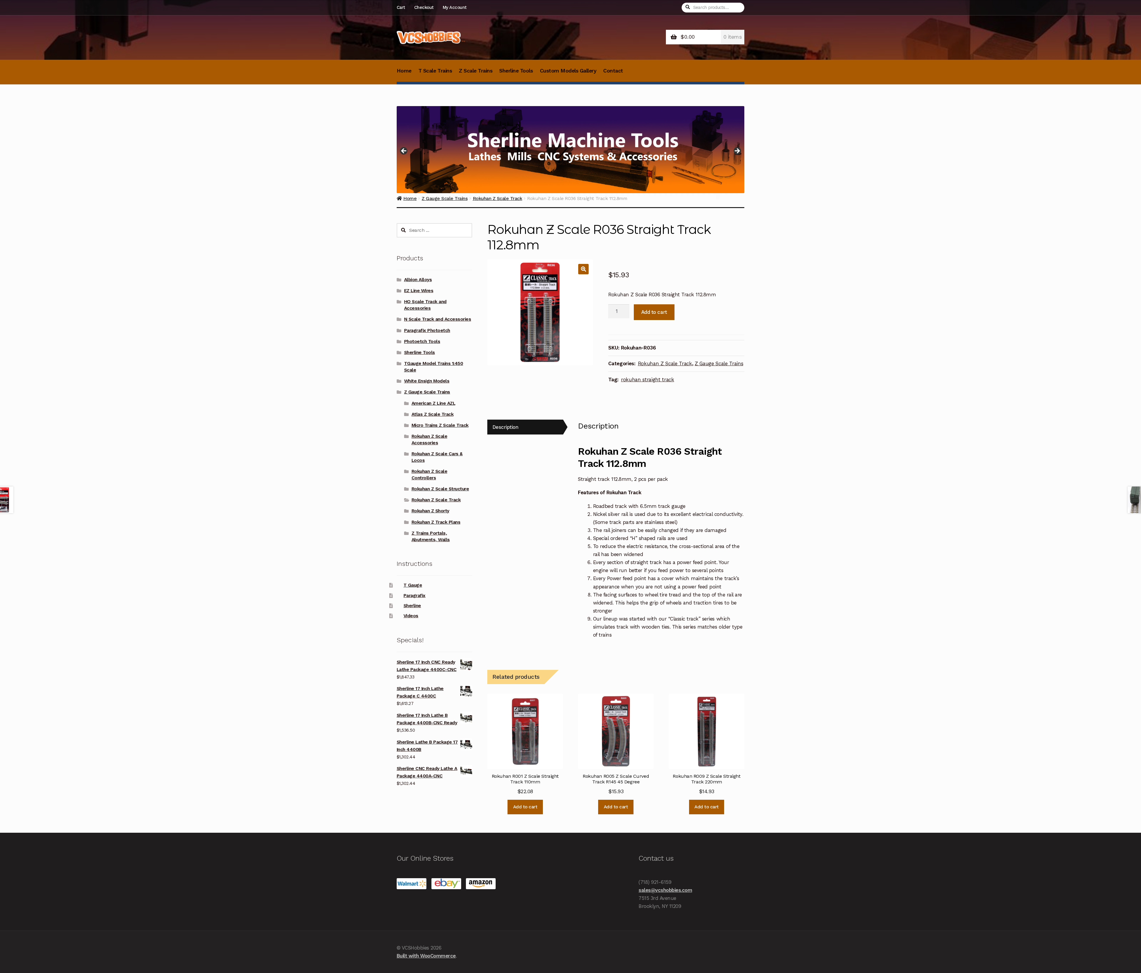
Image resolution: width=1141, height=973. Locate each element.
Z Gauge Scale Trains (719, 363)
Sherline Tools (516, 71)
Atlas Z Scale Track (433, 414)
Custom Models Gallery (568, 71)
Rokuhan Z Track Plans (436, 522)
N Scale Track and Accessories (437, 319)
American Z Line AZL (434, 403)
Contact (613, 71)
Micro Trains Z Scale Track (440, 425)
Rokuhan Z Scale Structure (440, 489)
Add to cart (654, 312)
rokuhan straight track (647, 379)
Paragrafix (414, 595)
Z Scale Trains (475, 71)
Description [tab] (505, 427)
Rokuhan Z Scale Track (665, 363)
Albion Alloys (418, 279)
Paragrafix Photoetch (427, 330)
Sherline (412, 605)
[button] (583, 269)
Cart (401, 7)
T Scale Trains (435, 71)
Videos (411, 615)
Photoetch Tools (422, 341)
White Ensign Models (427, 381)
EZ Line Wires (419, 290)
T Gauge (413, 585)
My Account (455, 7)
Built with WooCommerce (426, 956)
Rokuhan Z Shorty (430, 511)
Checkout (424, 7)
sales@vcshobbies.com (665, 890)
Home (404, 71)
